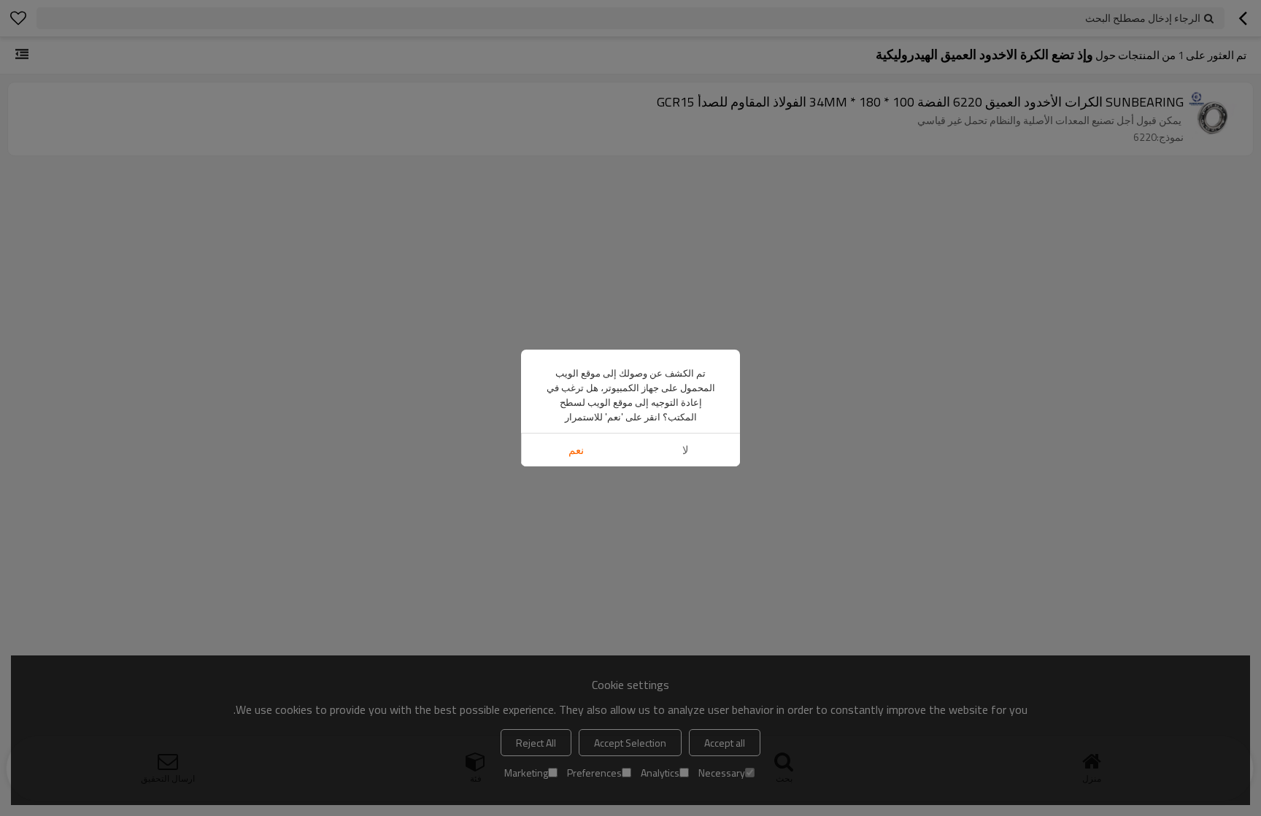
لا (685, 450)
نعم (576, 450)
